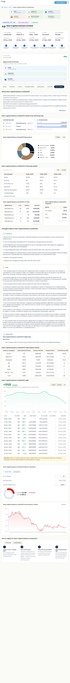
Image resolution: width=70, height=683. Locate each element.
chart (63, 137)
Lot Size (20, 87)
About (4, 87)
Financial (12, 87)
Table (58, 170)
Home (5, 7)
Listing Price (17, 471)
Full (64, 384)
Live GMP (49, 87)
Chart (63, 170)
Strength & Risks (29, 87)
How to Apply (59, 87)
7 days (53, 384)
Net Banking (17, 542)
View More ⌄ (63, 110)
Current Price (8, 471)
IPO (10, 7)
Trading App (8, 542)
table (58, 137)
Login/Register (60, 2)
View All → (64, 504)
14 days (59, 384)
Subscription (40, 87)
